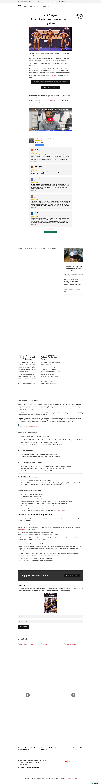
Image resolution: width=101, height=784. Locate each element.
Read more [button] (33, 161)
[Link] (19, 6)
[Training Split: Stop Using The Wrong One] (50, 644)
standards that (23, 529)
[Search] (82, 6)
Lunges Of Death (60, 510)
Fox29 (39, 100)
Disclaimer (75, 778)
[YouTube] (66, 761)
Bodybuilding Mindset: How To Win (73, 747)
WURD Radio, (45, 100)
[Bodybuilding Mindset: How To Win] (73, 644)
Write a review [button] (39, 145)
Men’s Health (52, 100)
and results (54, 75)
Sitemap (69, 778)
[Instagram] (69, 761)
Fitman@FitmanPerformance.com (29, 767)
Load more (50, 229)
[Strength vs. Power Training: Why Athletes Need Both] (27, 644)
